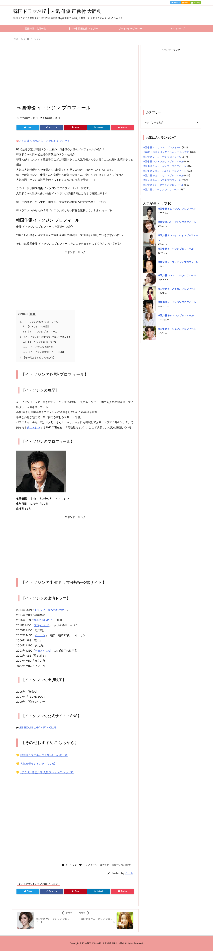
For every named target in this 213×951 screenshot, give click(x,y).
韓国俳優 (126, 864)
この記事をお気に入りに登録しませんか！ (44, 140)
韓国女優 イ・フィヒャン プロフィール (178, 262)
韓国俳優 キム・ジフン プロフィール (177, 208)
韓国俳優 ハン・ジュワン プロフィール (163, 161)
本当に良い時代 (42, 620)
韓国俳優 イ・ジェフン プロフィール (177, 328)
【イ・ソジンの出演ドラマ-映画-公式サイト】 (45, 337)
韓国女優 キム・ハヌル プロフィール (162, 180)
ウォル (129, 873)
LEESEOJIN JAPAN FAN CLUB (37, 727)
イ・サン (40, 635)
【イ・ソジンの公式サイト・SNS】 (44, 351)
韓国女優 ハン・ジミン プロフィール (177, 222)
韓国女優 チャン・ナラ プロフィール (162, 156)
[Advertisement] (75, 76)
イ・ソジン (35, 39)
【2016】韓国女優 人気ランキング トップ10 (166, 152)
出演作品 (104, 864)
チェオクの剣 (43, 650)
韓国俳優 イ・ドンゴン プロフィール (177, 302)
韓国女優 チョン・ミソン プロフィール (163, 175)
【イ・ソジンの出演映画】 (39, 346)
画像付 (115, 864)
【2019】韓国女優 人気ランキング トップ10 (47, 772)
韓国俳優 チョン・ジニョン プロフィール (164, 170)
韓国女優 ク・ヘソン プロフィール (161, 189)
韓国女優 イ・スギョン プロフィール (177, 288)
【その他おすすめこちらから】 (37, 357)
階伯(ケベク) (41, 625)
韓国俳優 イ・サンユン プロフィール (162, 147)
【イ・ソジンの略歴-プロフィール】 (40, 321)
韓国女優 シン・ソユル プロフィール (177, 275)
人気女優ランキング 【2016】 (38, 763)
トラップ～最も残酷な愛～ (50, 610)
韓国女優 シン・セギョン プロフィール (163, 184)
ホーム (19, 39)
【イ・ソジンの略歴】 (36, 326)
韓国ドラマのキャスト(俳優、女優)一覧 (44, 755)
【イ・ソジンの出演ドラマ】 (40, 341)
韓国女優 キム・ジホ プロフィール (176, 315)
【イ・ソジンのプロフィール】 (41, 331)
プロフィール (90, 864)
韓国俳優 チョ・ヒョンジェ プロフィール (164, 166)
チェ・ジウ (33, 427)
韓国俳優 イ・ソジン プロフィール (176, 248)
